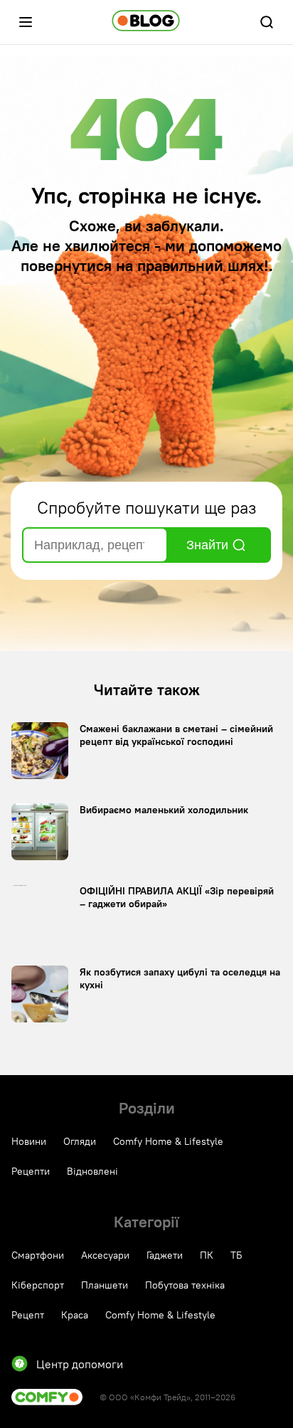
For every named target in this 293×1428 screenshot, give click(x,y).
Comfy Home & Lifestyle (168, 1141)
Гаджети (164, 1255)
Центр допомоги (79, 1364)
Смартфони (37, 1255)
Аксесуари (105, 1255)
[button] (25, 22)
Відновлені (92, 1171)
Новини (28, 1141)
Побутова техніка (185, 1285)
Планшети (104, 1285)
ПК (206, 1255)
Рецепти (30, 1171)
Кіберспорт (37, 1285)
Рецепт (27, 1314)
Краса (74, 1314)
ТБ (236, 1255)
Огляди (79, 1141)
